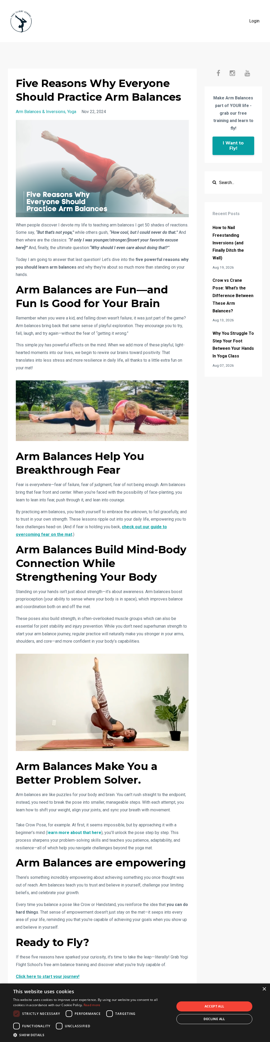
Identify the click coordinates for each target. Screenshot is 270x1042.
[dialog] (135, 1012)
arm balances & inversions (40, 111)
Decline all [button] (214, 1019)
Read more (92, 1005)
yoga (71, 111)
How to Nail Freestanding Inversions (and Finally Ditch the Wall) (228, 242)
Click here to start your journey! (47, 976)
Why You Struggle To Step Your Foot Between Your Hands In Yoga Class (233, 344)
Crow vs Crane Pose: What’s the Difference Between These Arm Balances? (233, 295)
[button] (91, 1035)
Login (254, 20)
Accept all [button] (214, 1006)
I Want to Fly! (233, 145)
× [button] (264, 989)
